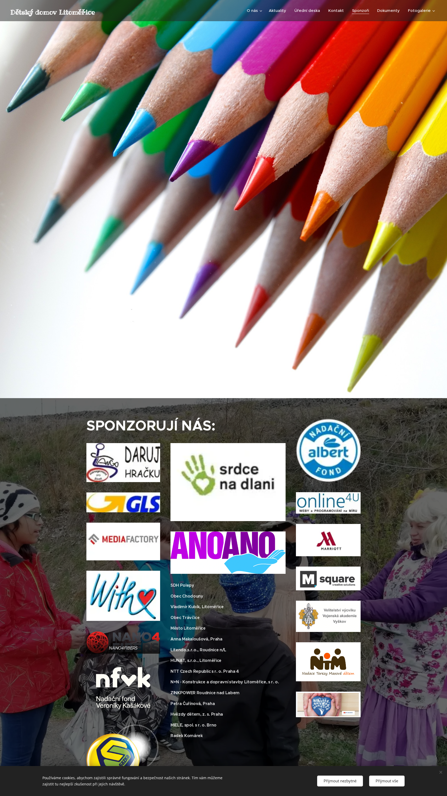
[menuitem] (255, 10)
